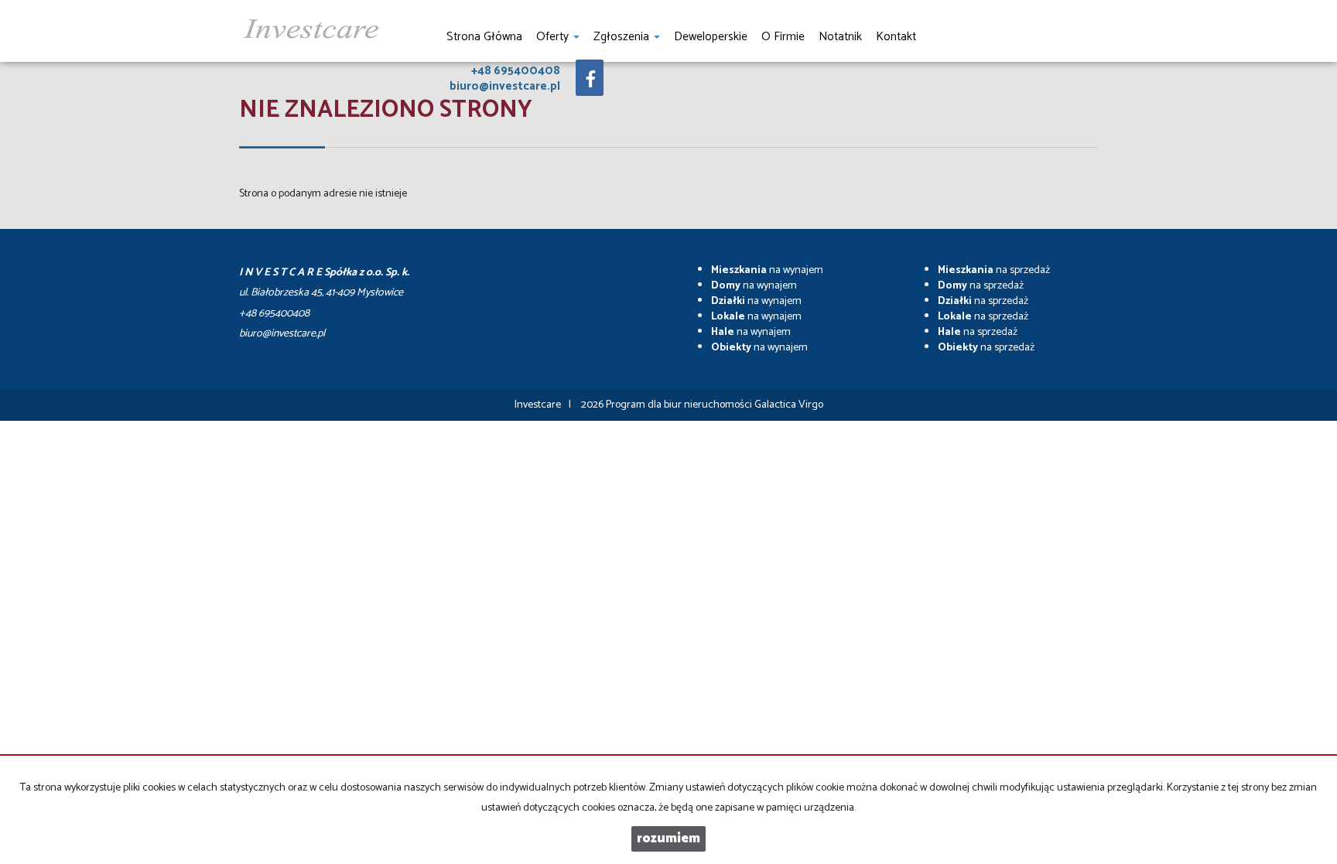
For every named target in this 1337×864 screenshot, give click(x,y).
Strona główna (484, 36)
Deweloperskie (710, 36)
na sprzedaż (994, 270)
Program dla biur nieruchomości (680, 405)
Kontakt (896, 36)
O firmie (783, 36)
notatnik (840, 36)
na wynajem (767, 270)
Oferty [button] (554, 36)
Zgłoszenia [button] (622, 36)
